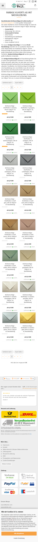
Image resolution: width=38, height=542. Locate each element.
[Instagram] (32, 1)
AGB (4, 456)
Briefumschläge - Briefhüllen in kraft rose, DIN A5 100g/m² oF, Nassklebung (28, 235)
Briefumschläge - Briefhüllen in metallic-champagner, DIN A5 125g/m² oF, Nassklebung (10, 298)
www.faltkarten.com (6, 505)
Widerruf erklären (6, 464)
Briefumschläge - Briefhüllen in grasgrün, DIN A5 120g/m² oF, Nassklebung (28, 108)
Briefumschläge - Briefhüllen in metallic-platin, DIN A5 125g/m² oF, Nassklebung (10, 328)
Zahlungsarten (7, 451)
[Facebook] (30, 1)
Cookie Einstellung (19, 538)
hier (30, 433)
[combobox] (7, 83)
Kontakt (5, 447)
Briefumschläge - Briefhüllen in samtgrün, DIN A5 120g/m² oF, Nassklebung (28, 140)
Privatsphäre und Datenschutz (11, 458)
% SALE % (19, 1)
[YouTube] (35, 1)
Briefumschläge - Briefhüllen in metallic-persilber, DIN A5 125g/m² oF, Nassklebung (28, 298)
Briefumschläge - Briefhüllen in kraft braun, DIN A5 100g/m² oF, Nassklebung (10, 235)
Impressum (6, 445)
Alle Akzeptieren (19, 533)
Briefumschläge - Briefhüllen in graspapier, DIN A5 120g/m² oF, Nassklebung (27, 267)
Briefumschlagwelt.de (7, 23)
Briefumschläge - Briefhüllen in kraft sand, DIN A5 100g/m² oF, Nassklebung (27, 201)
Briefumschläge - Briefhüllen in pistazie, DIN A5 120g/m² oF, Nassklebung (10, 108)
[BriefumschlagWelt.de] (19, 6)
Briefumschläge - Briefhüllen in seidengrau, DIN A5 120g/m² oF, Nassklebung (10, 171)
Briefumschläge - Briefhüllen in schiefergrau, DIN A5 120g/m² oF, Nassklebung (28, 171)
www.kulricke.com (6, 507)
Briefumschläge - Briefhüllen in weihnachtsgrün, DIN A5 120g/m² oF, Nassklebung (10, 140)
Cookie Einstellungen (9, 460)
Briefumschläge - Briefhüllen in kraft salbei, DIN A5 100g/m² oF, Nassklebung (10, 266)
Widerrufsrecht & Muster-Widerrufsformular (15, 449)
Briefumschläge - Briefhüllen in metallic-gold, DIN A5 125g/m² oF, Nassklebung (28, 328)
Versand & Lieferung (9, 453)
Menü (3, 5)
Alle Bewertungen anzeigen (30, 388)
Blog (25, 1)
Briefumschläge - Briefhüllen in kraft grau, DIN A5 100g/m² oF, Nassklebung (10, 201)
